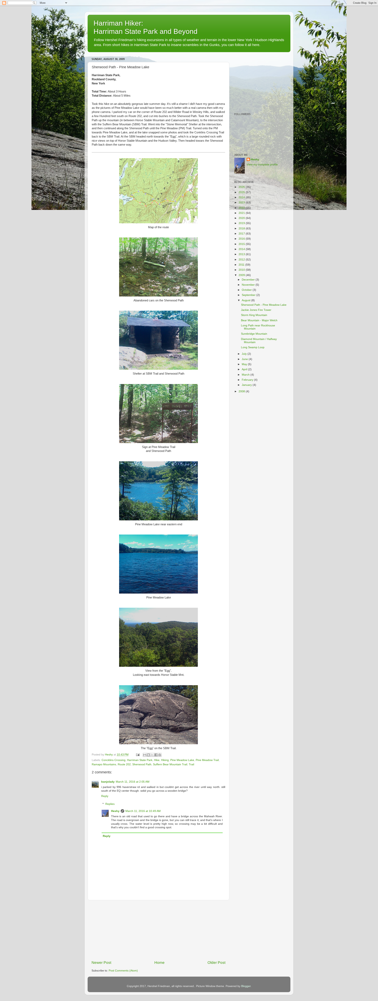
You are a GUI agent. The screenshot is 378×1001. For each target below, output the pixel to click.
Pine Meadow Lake (182, 760)
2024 (242, 197)
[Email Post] (137, 754)
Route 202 (124, 764)
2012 (242, 259)
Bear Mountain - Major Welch (259, 320)
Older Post (216, 962)
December (249, 279)
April (245, 369)
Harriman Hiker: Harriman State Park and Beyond (145, 27)
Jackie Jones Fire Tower (256, 309)
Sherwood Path (141, 764)
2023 (242, 202)
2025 (242, 192)
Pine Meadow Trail (207, 760)
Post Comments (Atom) (123, 970)
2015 (242, 244)
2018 (242, 228)
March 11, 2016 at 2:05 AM (132, 781)
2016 (242, 238)
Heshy (115, 811)
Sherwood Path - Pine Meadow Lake (263, 304)
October (247, 289)
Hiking (165, 760)
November (249, 284)
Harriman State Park (139, 760)
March (246, 374)
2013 (242, 254)
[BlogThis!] (148, 755)
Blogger (246, 986)
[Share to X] (152, 755)
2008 (242, 391)
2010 (242, 269)
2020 (242, 218)
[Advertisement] (158, 930)
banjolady (108, 781)
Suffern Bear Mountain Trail (170, 764)
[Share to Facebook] (156, 755)
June (245, 359)
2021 (242, 212)
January (247, 384)
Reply (104, 796)
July (244, 353)
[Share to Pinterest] (160, 755)
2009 (242, 275)
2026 (242, 187)
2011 (242, 264)
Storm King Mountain (254, 315)
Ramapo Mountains (104, 764)
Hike (156, 760)
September (249, 295)
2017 (242, 233)
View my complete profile (262, 164)
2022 (242, 207)
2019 (242, 223)
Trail (191, 764)
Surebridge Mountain (254, 333)
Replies (110, 803)
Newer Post (101, 962)
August (246, 300)
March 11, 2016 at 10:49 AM (143, 811)
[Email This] (145, 755)
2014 (242, 249)
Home (159, 962)
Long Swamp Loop (252, 347)
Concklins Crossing (113, 760)
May (245, 364)
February (248, 379)
